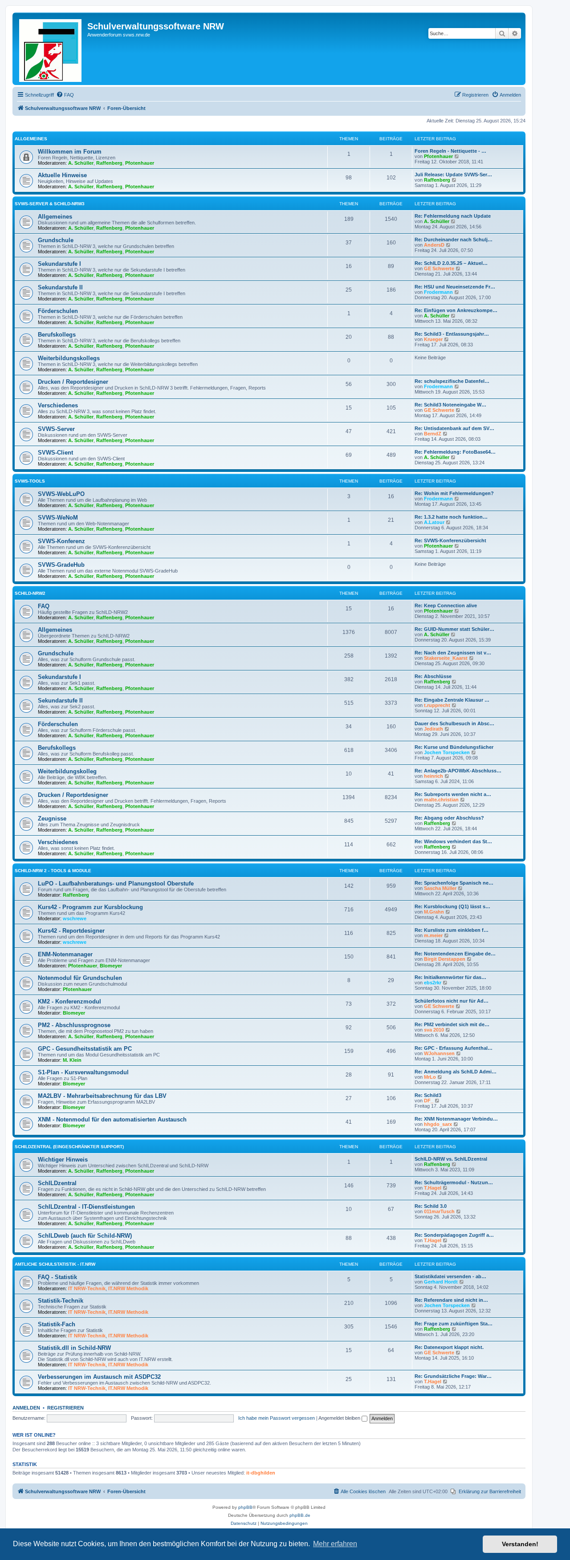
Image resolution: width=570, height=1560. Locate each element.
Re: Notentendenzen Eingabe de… (455, 953)
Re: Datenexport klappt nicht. (449, 1347)
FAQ (43, 606)
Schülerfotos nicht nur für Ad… (452, 1000)
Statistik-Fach (56, 1324)
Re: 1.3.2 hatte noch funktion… (451, 517)
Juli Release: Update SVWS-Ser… (453, 174)
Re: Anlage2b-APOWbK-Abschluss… (458, 770)
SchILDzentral (57, 1183)
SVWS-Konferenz (61, 541)
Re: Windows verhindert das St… (453, 841)
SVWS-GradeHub (61, 564)
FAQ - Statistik (57, 1277)
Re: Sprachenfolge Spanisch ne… (454, 883)
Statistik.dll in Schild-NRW (74, 1348)
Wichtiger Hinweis (63, 1159)
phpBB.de (299, 1515)
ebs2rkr (432, 982)
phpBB (245, 1507)
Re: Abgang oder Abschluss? (449, 818)
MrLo (430, 1077)
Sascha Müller (440, 888)
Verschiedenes (58, 405)
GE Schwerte (439, 268)
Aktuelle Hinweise (62, 175)
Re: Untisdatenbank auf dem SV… (454, 428)
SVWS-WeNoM (58, 517)
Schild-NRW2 (30, 593)
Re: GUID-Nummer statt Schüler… (454, 629)
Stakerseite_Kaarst (446, 658)
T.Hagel (432, 1187)
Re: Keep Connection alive (446, 605)
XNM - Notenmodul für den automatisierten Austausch (112, 1119)
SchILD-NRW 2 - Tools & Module (53, 870)
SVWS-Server (56, 429)
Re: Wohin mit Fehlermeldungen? (454, 493)
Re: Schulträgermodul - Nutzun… (454, 1182)
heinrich (433, 776)
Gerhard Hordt (441, 1281)
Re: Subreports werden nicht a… (453, 794)
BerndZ (432, 433)
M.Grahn (434, 911)
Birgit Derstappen (444, 959)
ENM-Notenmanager (65, 954)
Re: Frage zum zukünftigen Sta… (454, 1323)
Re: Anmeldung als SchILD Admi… (456, 1071)
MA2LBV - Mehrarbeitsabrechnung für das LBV (102, 1096)
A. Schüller (81, 163)
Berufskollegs (57, 334)
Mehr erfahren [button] (335, 1544)
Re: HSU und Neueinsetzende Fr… (455, 286)
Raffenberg (109, 163)
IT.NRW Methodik (128, 1288)
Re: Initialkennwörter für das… (450, 977)
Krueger (433, 339)
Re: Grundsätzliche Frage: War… (453, 1376)
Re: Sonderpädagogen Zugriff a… (454, 1235)
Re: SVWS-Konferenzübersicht (450, 540)
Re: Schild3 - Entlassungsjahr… (452, 334)
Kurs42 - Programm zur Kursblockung (90, 907)
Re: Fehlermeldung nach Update (453, 216)
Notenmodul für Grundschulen (80, 978)
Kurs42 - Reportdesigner (71, 930)
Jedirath (433, 728)
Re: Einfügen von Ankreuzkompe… (456, 310)
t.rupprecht (437, 705)
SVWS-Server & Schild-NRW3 (50, 203)
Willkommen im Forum (70, 151)
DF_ (428, 1100)
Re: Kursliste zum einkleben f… (452, 930)
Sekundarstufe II (60, 287)
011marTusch (439, 1211)
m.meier (433, 935)
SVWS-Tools (30, 481)
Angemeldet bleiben (340, 1418)
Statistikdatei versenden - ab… (450, 1276)
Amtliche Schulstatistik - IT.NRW (55, 1264)
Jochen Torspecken (447, 752)
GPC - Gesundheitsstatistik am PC (85, 1048)
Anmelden (26, 1407)
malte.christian (441, 799)
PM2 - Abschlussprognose (74, 1025)
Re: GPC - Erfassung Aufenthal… (454, 1048)
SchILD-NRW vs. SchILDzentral (451, 1159)
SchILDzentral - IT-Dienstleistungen (86, 1206)
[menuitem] (65, 94)
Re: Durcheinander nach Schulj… (454, 239)
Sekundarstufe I (59, 263)
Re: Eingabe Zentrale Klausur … (452, 700)
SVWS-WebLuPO (61, 494)
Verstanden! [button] (520, 1544)
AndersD (434, 245)
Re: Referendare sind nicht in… (451, 1300)
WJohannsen (439, 1053)
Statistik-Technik (60, 1300)
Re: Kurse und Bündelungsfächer (454, 747)
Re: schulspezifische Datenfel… (452, 381)
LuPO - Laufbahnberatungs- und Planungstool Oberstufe (116, 883)
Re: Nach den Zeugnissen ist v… (453, 652)
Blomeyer (111, 965)
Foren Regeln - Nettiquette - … (450, 151)
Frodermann (438, 292)
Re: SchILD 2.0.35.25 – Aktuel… (451, 263)
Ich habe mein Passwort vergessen (276, 1418)
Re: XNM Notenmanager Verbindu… (456, 1118)
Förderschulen (58, 311)
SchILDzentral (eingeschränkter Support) (69, 1146)
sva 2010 (434, 1029)
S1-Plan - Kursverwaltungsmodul (83, 1072)
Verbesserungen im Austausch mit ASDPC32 (99, 1376)
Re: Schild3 (428, 1095)
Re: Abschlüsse (433, 676)
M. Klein (72, 1060)
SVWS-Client (55, 452)
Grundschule (55, 240)
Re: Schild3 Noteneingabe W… (450, 404)
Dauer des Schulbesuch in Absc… (454, 723)
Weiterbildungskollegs (69, 358)
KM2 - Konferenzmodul (69, 1001)
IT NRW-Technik (87, 1288)
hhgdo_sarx (438, 1124)
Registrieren (65, 1407)
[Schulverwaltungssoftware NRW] (51, 49)
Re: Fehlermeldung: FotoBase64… (455, 452)
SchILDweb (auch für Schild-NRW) (85, 1235)
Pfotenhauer (139, 163)
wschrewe (74, 918)
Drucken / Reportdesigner (73, 381)
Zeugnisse (52, 818)
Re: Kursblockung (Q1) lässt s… (452, 906)
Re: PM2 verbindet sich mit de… (452, 1024)
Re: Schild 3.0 (431, 1206)
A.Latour (434, 522)
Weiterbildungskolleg (67, 771)
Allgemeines (31, 138)
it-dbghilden (260, 1472)
